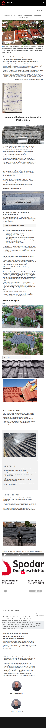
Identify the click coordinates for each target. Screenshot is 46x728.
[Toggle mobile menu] (43, 3)
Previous (38, 10)
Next (42, 10)
